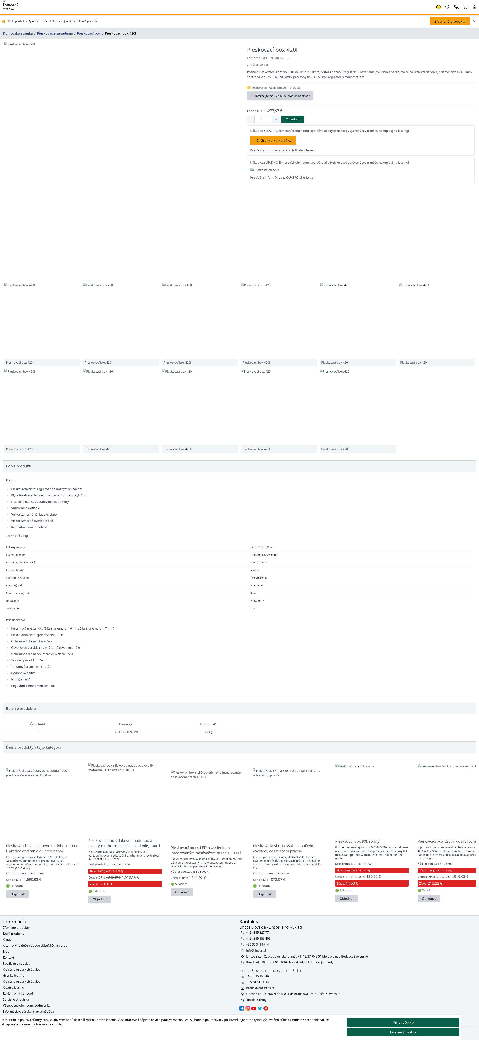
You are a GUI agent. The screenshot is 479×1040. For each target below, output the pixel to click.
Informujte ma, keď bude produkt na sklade (282, 96)
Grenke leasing (13, 975)
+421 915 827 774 (258, 932)
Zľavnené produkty (450, 21)
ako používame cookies (171, 1020)
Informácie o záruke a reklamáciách (28, 1011)
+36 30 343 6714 (257, 944)
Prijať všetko (403, 1022)
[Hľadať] (447, 7)
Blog (6, 951)
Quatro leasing (13, 987)
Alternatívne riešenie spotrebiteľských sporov (35, 945)
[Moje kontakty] (456, 7)
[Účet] (474, 7)
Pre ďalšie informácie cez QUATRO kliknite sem (283, 177)
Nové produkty (13, 934)
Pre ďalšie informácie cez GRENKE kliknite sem (283, 150)
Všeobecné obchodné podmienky (26, 1005)
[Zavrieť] (474, 21)
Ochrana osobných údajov (21, 969)
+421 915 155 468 (258, 938)
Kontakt (8, 957)
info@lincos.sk (256, 950)
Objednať (293, 119)
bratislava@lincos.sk (260, 988)
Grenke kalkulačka (276, 140)
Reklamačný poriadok (18, 993)
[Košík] (465, 7)
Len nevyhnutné (403, 1032)
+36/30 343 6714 (257, 982)
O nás (7, 939)
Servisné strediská (16, 999)
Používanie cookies (16, 963)
